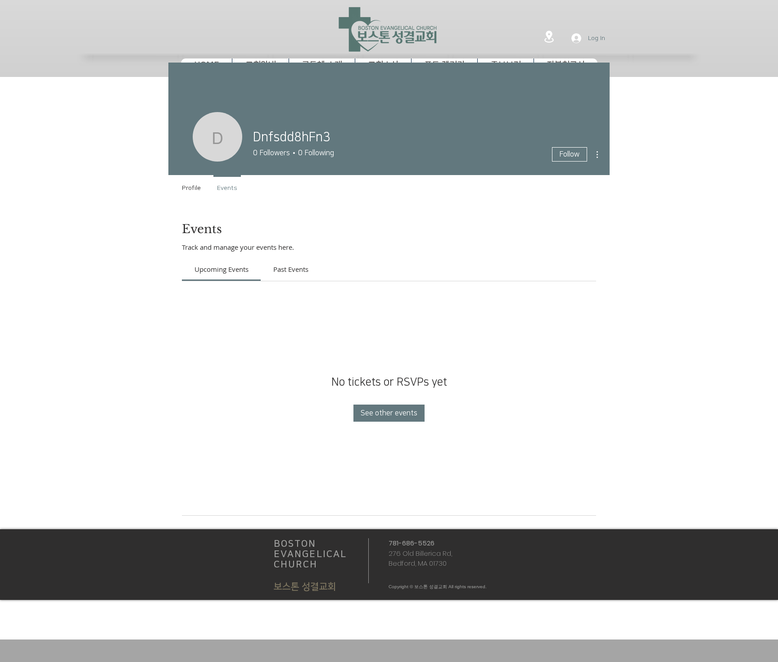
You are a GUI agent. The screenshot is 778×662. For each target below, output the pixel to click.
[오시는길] (549, 36)
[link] (221, 269)
